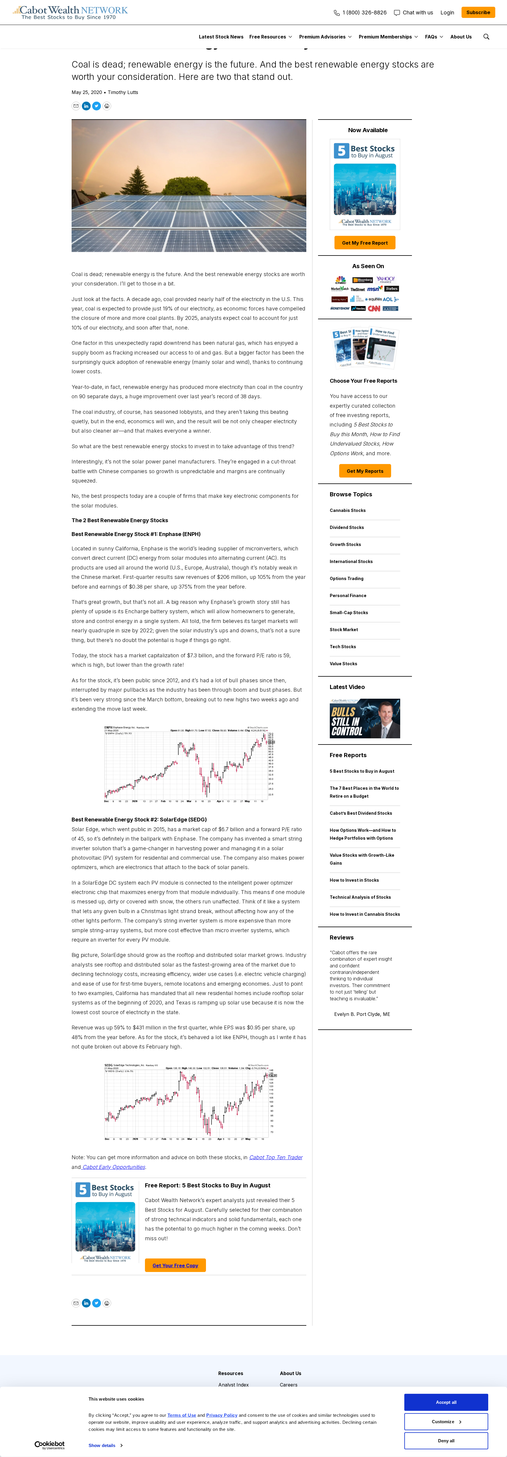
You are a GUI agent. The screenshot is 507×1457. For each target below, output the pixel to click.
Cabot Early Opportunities (113, 1167)
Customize (443, 1421)
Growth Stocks (345, 544)
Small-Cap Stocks (349, 612)
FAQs (431, 37)
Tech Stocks (343, 646)
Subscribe (478, 12)
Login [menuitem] (447, 12)
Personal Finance (348, 595)
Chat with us (418, 12)
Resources (230, 1373)
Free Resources (267, 37)
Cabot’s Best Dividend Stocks (361, 813)
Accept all (446, 1402)
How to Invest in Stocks (354, 880)
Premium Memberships (385, 37)
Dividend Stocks (347, 527)
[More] (290, 36)
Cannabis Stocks (348, 510)
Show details (102, 1445)
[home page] (70, 12)
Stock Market (344, 629)
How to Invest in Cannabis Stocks (365, 914)
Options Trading (347, 578)
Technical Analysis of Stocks (360, 897)
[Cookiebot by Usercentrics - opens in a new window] (49, 1445)
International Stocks (351, 561)
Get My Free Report (365, 243)
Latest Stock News (221, 37)
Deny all (446, 1440)
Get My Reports (365, 471)
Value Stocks (343, 663)
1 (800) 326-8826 (365, 12)
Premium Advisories (322, 37)
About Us (461, 37)
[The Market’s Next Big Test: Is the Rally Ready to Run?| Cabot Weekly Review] (365, 718)
